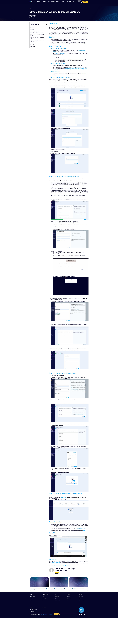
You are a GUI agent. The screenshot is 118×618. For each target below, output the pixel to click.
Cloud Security (81, 600)
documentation (64, 497)
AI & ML (31, 607)
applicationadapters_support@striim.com (62, 565)
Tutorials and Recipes (81, 528)
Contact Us (74, 1)
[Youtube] (81, 614)
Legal (42, 614)
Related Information (34, 43)
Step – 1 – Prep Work (34, 31)
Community (69, 598)
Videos (56, 598)
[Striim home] (33, 2)
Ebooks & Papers (57, 596)
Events (68, 600)
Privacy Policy (45, 614)
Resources (63, 1)
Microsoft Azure (45, 594)
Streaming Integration (33, 609)
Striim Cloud (32, 594)
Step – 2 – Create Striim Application (37, 32)
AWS (43, 596)
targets (58, 34)
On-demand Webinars (58, 600)
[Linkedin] (79, 614)
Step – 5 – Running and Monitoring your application (37, 41)
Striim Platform (32, 596)
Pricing (49, 1)
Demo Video (32, 44)
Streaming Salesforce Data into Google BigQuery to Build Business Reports (58, 589)
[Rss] (84, 614)
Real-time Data (33, 15)
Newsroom (81, 596)
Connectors (58, 1)
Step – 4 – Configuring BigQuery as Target (37, 38)
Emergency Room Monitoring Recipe (77, 588)
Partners (68, 596)
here (84, 530)
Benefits (32, 29)
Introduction (32, 27)
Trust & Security (32, 611)
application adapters (56, 562)
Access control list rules (59, 53)
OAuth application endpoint (81, 187)
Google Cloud (45, 598)
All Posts (57, 572)
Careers (80, 598)
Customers (53, 1)
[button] (46, 24)
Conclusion (32, 46)
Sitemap (50, 614)
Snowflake (44, 607)
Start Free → (85, 1)
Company (80, 594)
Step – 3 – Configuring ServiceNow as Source (37, 35)
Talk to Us (79, 1)
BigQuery (44, 600)
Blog (30, 8)
